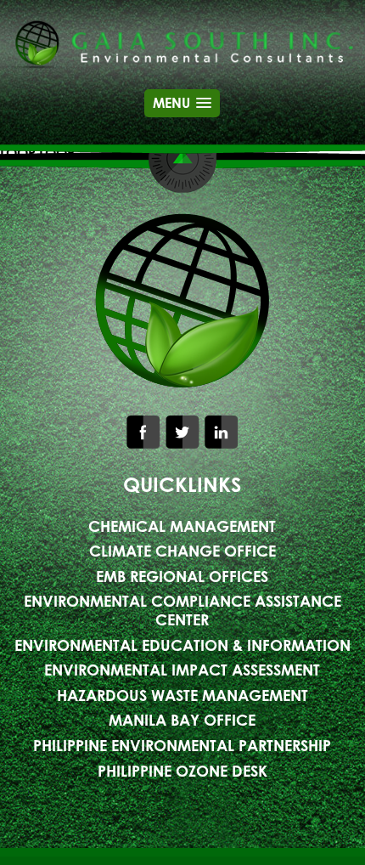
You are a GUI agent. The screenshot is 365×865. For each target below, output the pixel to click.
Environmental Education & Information (182, 645)
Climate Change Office (182, 550)
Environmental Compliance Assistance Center (182, 610)
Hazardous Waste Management (182, 695)
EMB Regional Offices (182, 576)
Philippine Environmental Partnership (182, 745)
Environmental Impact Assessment (182, 669)
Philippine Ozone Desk (182, 770)
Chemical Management (182, 526)
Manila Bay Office (182, 719)
